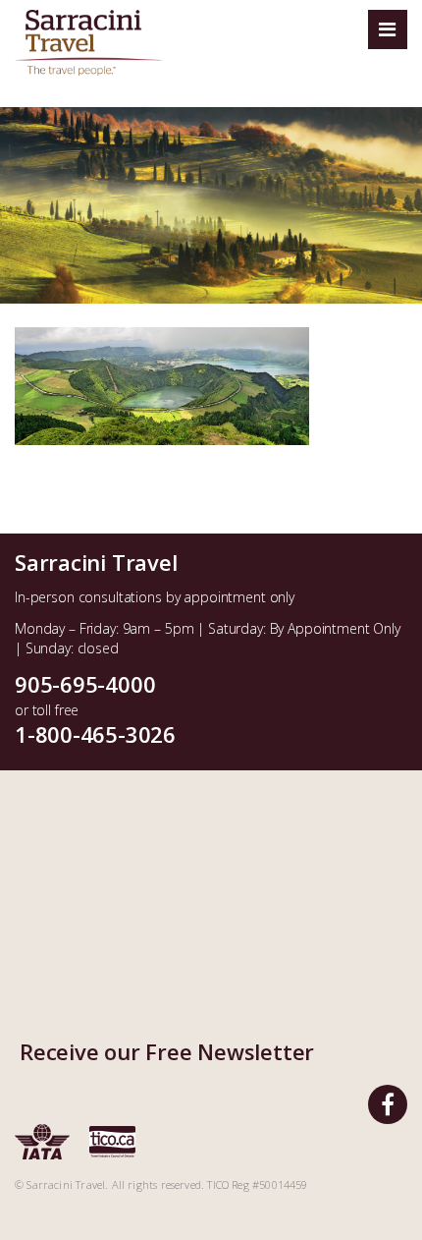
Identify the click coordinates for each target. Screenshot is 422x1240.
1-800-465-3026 (95, 734)
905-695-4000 (85, 684)
